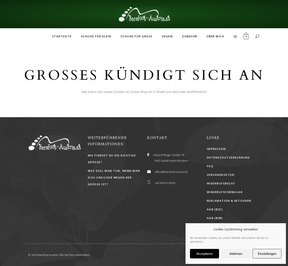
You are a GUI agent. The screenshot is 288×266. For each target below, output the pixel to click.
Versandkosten (220, 175)
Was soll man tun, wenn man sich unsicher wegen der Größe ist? (114, 177)
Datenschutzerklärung (228, 157)
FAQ (210, 166)
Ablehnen (235, 253)
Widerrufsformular (225, 192)
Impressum (216, 149)
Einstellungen (267, 253)
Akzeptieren (204, 253)
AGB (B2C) (215, 209)
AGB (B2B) (215, 218)
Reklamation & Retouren (229, 201)
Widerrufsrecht (221, 183)
